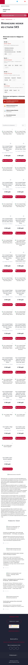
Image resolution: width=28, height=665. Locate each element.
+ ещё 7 (14, 79)
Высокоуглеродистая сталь (10, 51)
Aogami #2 (13, 77)
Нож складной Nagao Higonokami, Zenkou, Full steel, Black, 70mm (20, 147)
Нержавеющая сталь (9, 49)
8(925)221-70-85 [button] (14, 617)
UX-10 (21, 65)
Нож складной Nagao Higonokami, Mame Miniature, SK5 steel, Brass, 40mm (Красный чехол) (20, 394)
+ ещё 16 (6, 67)
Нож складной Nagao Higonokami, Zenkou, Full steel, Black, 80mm (20, 184)
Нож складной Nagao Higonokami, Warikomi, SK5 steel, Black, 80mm (7, 220)
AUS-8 (9, 65)
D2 (12, 65)
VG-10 (6, 65)
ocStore (16, 660)
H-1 (18, 90)
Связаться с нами (14, 621)
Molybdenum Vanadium (9, 47)
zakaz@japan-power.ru (14, 631)
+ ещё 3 (9, 53)
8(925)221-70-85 (6, 9)
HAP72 (6, 92)
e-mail (4, 11)
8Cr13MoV (19, 51)
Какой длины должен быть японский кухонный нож (12, 602)
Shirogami (19, 77)
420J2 (6, 53)
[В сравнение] (12, 129)
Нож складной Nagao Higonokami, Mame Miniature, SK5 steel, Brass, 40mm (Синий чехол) (7, 394)
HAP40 (10, 90)
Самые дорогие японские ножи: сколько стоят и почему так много (13, 554)
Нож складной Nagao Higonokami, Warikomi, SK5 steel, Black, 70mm (20, 325)
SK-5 (10, 79)
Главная (2, 19)
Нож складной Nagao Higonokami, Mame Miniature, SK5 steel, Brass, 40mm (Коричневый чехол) (20, 258)
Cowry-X (15, 90)
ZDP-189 (6, 90)
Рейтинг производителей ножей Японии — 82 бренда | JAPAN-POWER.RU (14, 580)
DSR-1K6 (16, 65)
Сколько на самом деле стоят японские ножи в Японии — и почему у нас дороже (13, 533)
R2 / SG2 (6, 79)
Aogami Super (7, 77)
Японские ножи (9, 19)
